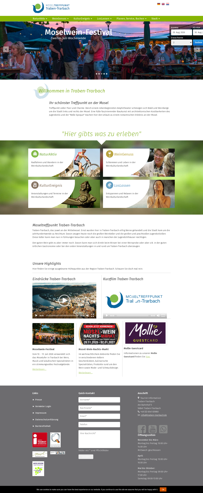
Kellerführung (104, 73)
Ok (163, 489)
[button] (64, 300)
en (163, 4)
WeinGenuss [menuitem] (59, 18)
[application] (64, 300)
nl (167, 4)
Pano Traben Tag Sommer (96, 73)
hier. (148, 356)
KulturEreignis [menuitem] (82, 18)
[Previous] (6, 49)
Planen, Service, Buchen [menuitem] (130, 18)
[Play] (36, 315)
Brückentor (99, 73)
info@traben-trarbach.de (154, 415)
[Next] (197, 49)
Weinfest (101, 73)
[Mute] (87, 315)
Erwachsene (177, 37)
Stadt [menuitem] (154, 18)
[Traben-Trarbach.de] (51, 14)
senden (86, 456)
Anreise (174, 27)
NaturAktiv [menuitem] (39, 18)
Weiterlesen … (39, 369)
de (158, 4)
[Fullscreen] (92, 315)
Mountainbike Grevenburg (106, 73)
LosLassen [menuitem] (103, 18)
